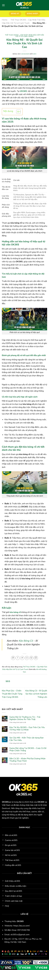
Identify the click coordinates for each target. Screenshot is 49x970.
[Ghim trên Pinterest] (31, 658)
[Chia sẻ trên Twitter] (22, 658)
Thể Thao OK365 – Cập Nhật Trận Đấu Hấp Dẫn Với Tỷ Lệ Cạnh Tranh (24, 35)
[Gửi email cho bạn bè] (27, 658)
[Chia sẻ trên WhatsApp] (13, 658)
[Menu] (3, 5)
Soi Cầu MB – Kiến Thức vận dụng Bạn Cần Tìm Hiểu (26, 739)
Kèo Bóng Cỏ (26, 640)
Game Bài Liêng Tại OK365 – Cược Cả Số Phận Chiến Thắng (27, 749)
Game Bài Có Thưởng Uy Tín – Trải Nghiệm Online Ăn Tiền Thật (24, 718)
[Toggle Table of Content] (17, 112)
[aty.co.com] (24, 5)
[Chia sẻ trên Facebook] (18, 658)
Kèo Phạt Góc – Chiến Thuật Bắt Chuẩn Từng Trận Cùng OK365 (12, 693)
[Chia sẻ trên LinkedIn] (36, 658)
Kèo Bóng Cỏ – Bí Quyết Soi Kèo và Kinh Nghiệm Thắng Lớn (36, 693)
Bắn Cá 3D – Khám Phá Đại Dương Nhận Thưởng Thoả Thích (27, 759)
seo (34, 54)
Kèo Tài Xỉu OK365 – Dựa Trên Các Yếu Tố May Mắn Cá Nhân (27, 728)
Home (4, 19)
